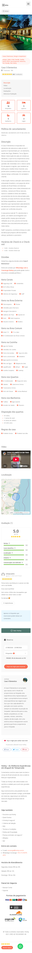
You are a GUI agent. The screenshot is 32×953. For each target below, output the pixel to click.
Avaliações (7, 91)
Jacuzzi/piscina (15, 61)
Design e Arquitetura (20, 56)
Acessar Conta (7, 888)
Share (7, 749)
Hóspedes (10, 653)
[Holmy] (5, 5)
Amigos (5, 59)
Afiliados (5, 838)
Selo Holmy (13, 63)
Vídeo (5, 85)
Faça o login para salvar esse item (17, 740)
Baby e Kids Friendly (13, 59)
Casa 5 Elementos (10, 681)
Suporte (5, 890)
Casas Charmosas (8, 56)
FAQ (4, 826)
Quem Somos (7, 817)
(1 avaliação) (17, 74)
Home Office (6, 61)
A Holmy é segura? (9, 820)
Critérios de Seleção (9, 823)
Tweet (17, 749)
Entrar (6, 11)
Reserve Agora (7, 947)
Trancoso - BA (8, 70)
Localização (7, 88)
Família (22, 59)
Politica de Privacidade (10, 832)
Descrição (7, 83)
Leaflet (11, 512)
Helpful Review (9, 603)
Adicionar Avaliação (10, 94)
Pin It (25, 749)
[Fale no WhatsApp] (20, 946)
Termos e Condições (9, 829)
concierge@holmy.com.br (15, 850)
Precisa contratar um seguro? (12, 835)
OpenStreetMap (19, 512)
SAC (4, 841)
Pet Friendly (6, 63)
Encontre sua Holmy (9, 814)
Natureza (22, 61)
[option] (16, 32)
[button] (4, 495)
